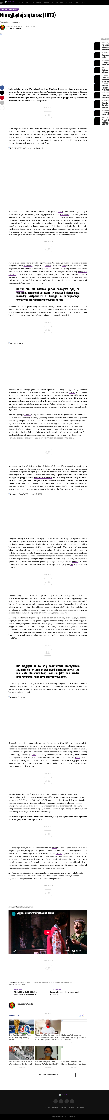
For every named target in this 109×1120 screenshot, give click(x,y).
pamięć (59, 853)
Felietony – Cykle (57, 2)
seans (49, 635)
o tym (81, 280)
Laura (60, 211)
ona (20, 809)
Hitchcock (28, 265)
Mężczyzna (64, 214)
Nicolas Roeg (67, 982)
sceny (54, 847)
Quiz (83, 2)
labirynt (12, 601)
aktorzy (64, 746)
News (77, 2)
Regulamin (80, 1107)
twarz (77, 757)
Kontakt (72, 1107)
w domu (27, 414)
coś (27, 432)
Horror (20, 289)
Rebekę (48, 265)
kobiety (75, 561)
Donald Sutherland (43, 477)
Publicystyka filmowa (33, 2)
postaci (72, 392)
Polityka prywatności (51, 1107)
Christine (58, 550)
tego (85, 232)
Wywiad (46, 2)
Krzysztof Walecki (15, 28)
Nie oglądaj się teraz (17, 984)
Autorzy (64, 1107)
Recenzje (20, 2)
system (64, 859)
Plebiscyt (69, 2)
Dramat (28, 435)
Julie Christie (55, 982)
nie (10, 140)
